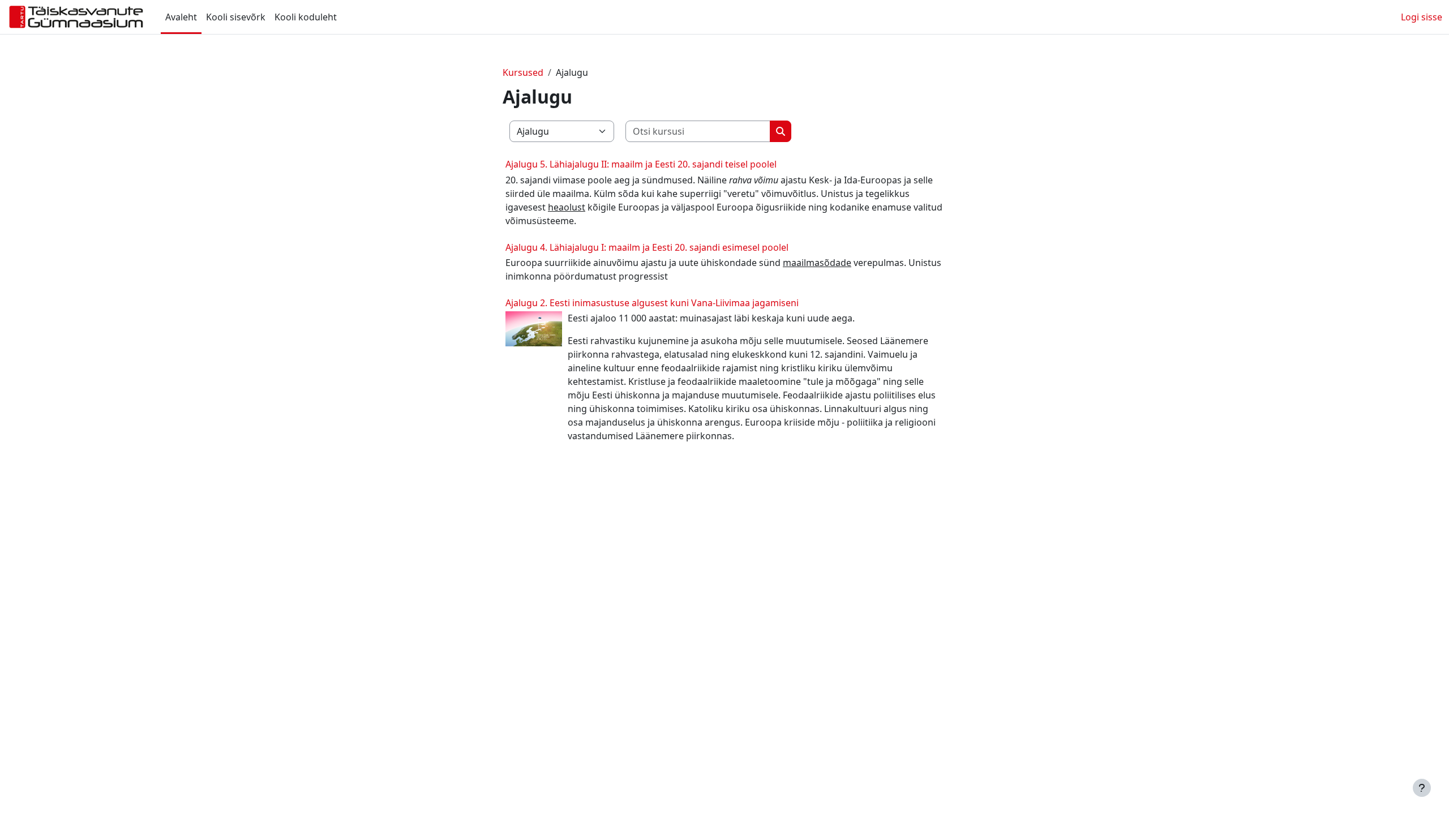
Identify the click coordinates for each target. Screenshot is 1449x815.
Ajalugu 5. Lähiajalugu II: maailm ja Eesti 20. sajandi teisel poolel (641, 164)
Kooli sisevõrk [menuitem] (235, 17)
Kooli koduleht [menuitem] (306, 17)
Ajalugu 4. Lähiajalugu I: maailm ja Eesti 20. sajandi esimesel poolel (646, 247)
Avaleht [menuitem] (181, 17)
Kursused (523, 72)
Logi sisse (1421, 17)
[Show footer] (1422, 788)
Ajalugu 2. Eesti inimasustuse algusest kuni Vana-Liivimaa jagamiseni (652, 303)
